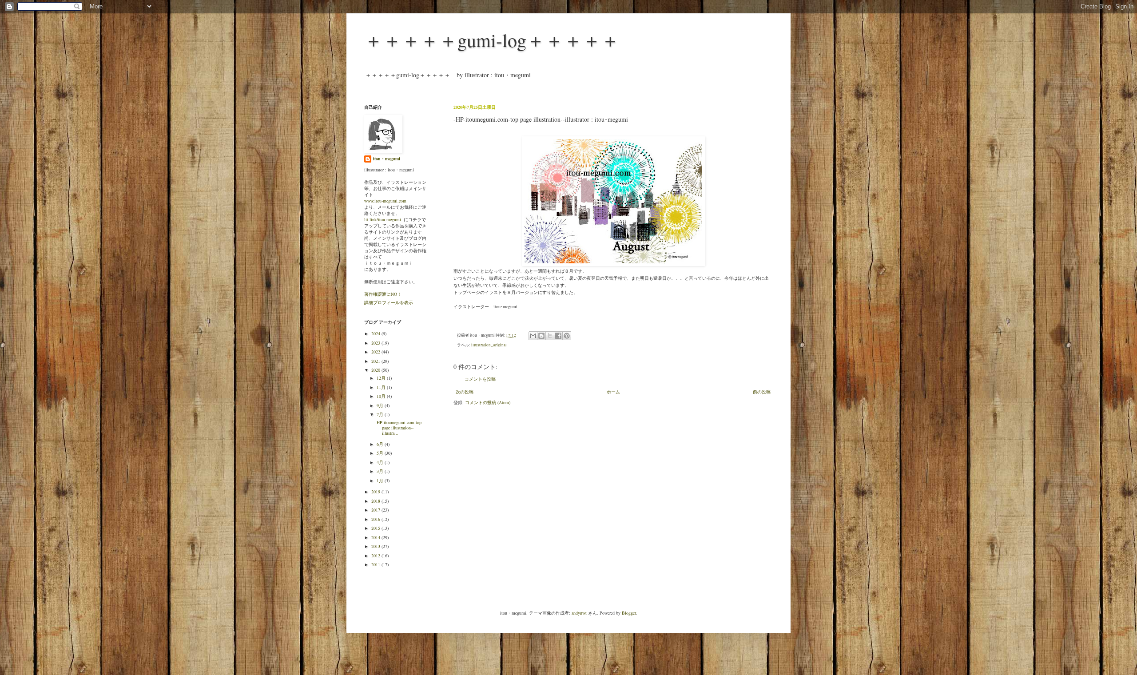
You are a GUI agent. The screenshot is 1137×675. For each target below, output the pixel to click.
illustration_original (489, 345)
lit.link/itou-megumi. (383, 219)
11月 (382, 387)
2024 (376, 333)
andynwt (579, 613)
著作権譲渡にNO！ (383, 294)
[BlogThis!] (541, 335)
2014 (376, 537)
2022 (376, 352)
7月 (381, 414)
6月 (381, 444)
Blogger (629, 613)
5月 (381, 453)
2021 (376, 361)
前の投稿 (762, 392)
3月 (381, 471)
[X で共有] (549, 335)
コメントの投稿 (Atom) (487, 402)
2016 (376, 519)
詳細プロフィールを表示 (388, 302)
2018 (376, 501)
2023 (376, 343)
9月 (381, 405)
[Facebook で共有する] (558, 335)
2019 (376, 491)
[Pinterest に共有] (566, 335)
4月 (381, 462)
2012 (376, 555)
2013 (376, 546)
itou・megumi (386, 158)
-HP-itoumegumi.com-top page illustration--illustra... (398, 427)
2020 (376, 370)
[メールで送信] (533, 335)
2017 (376, 510)
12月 (382, 378)
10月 (382, 396)
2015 (376, 528)
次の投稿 (464, 392)
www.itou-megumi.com (385, 201)
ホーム (613, 392)
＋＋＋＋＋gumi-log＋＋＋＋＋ (492, 40)
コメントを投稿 (480, 379)
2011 (376, 564)
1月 (381, 480)
